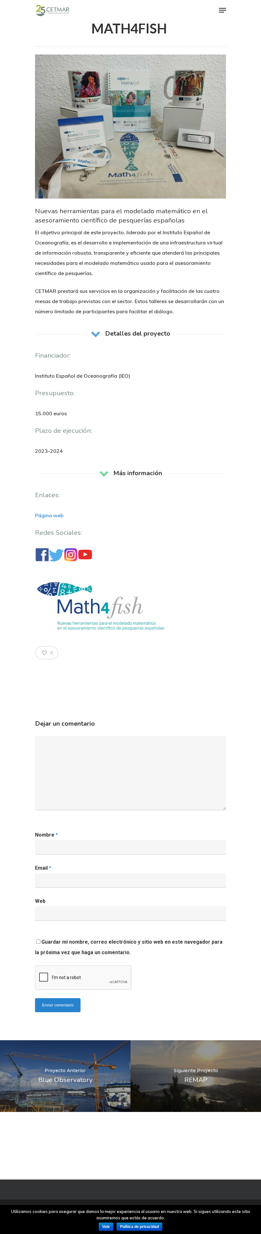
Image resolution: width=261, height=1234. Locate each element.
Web (40, 901)
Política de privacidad (139, 1226)
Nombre (46, 835)
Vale (106, 1226)
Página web (49, 515)
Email (43, 868)
